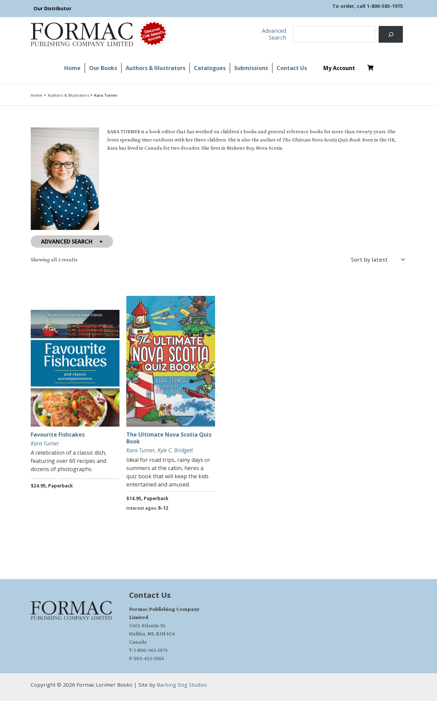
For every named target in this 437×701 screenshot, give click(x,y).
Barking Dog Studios (182, 684)
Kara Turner (45, 443)
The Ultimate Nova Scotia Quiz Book (169, 438)
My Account (339, 68)
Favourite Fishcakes (58, 434)
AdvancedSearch (274, 34)
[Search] (391, 34)
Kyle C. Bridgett (175, 450)
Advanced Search (67, 241)
